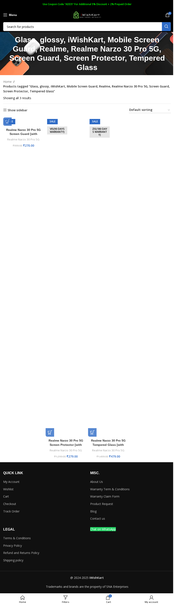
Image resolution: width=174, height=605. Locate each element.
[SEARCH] (166, 26)
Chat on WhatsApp (103, 529)
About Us (96, 482)
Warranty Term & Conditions (110, 489)
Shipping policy (13, 560)
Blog (93, 511)
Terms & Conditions (17, 538)
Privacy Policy (12, 545)
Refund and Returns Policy (21, 553)
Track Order (11, 511)
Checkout (9, 504)
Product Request (101, 504)
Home (7, 82)
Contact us (97, 518)
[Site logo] (87, 15)
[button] (7, 121)
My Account (11, 482)
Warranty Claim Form (104, 496)
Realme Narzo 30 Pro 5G (23, 139)
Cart (6, 496)
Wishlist (8, 489)
